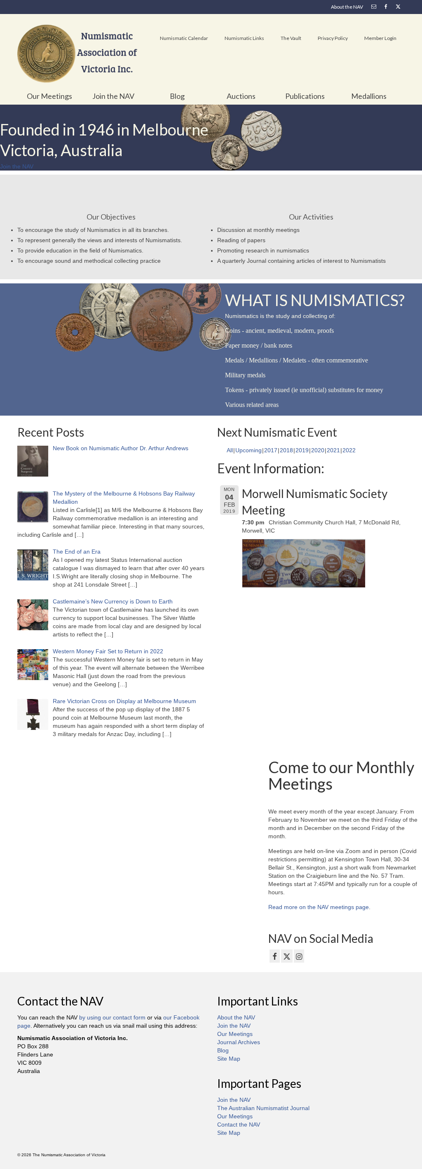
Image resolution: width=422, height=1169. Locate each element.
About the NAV (236, 1017)
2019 (302, 450)
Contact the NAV (238, 1124)
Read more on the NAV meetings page (318, 907)
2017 (270, 450)
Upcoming (248, 450)
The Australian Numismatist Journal (263, 1108)
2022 (349, 450)
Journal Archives (238, 1042)
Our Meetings (235, 1034)
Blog (223, 1050)
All (230, 450)
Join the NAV (234, 1025)
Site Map (228, 1058)
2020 (317, 450)
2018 (286, 450)
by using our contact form (112, 1017)
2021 (333, 450)
